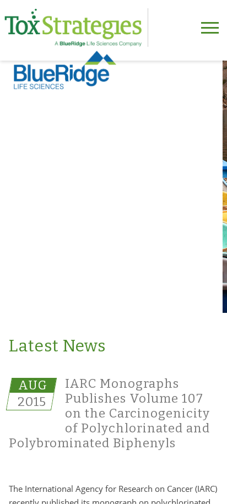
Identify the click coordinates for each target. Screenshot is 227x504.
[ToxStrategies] (76, 27)
